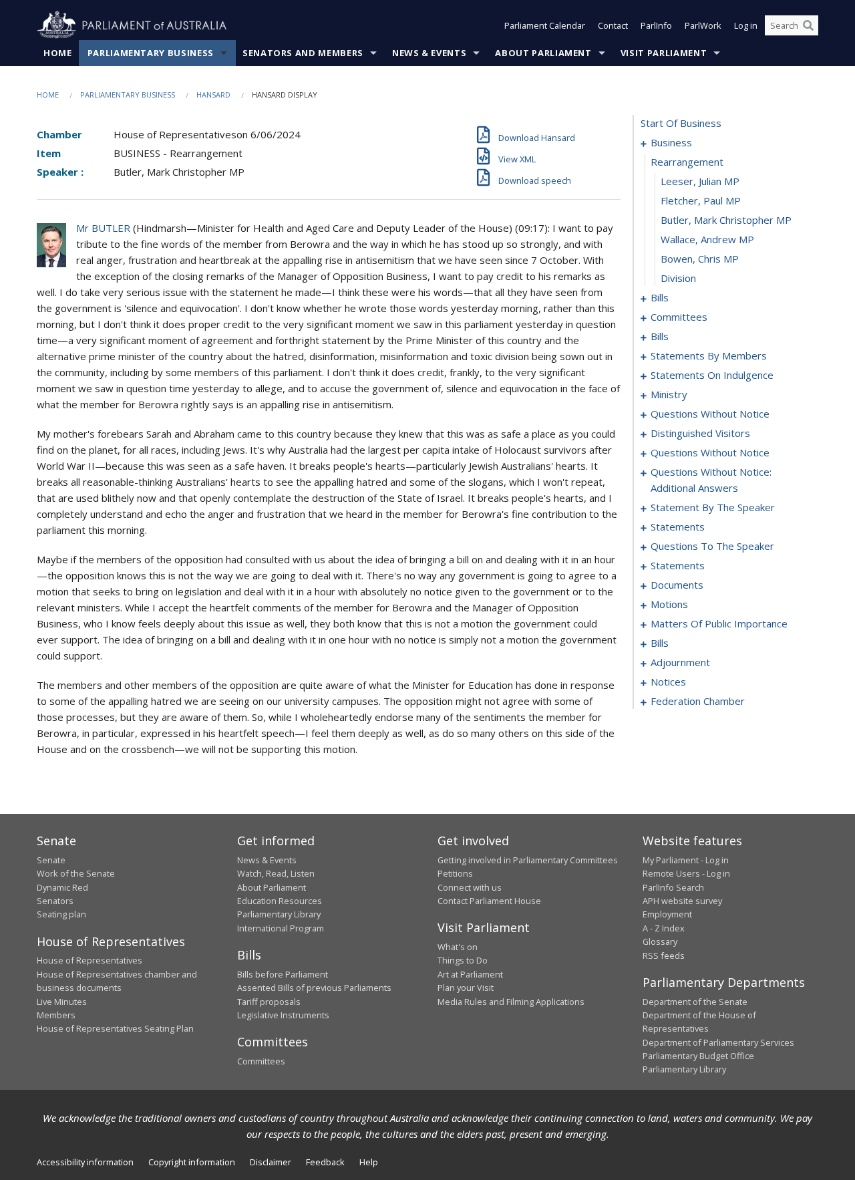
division (678, 278)
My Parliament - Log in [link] (686, 860)
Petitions (455, 873)
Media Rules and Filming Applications (511, 1002)
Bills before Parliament (282, 974)
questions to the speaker (712, 546)
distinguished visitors (700, 433)
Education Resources (279, 901)
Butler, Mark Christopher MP (726, 220)
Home (57, 53)
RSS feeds (664, 955)
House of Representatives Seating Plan (115, 1028)
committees (679, 316)
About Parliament (543, 53)
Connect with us (470, 887)
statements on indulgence (712, 375)
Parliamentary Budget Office (698, 1056)
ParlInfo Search (673, 887)
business (671, 142)
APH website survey (682, 901)
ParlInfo (656, 25)
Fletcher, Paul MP (701, 200)
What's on (458, 947)
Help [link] (368, 1162)
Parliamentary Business (151, 53)
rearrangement (687, 161)
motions (669, 604)
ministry (669, 394)
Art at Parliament (470, 974)
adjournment (680, 662)
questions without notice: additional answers (711, 479)
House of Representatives (89, 960)
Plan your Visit (466, 988)
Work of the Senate (76, 873)
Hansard (213, 95)
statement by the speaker (713, 507)
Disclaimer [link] (270, 1162)
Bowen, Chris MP (700, 258)
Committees (261, 1061)
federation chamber (698, 701)
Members (56, 1015)
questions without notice (710, 413)
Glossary (660, 941)
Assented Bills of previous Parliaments (314, 988)
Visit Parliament (664, 53)
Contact (613, 25)
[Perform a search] (808, 25)
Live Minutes (62, 1002)
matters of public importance (719, 623)
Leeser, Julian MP (700, 181)
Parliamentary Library (279, 914)
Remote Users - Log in (686, 873)
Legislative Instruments (283, 1015)
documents (677, 584)
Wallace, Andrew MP (707, 239)
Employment (667, 914)
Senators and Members (302, 53)
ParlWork (703, 25)
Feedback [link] (325, 1162)
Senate (51, 860)
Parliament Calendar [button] (544, 25)
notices (668, 681)
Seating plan (61, 914)
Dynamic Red (62, 887)
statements (678, 526)
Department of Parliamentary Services (718, 1042)
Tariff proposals (269, 1002)
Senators (55, 901)
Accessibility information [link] (85, 1162)
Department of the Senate (695, 1002)
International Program (280, 928)
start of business (681, 123)
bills (660, 297)
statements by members (709, 355)
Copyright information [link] (191, 1162)
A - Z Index (664, 928)
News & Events (429, 53)
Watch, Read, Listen (276, 873)
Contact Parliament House (489, 901)
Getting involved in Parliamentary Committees (528, 860)
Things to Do (463, 960)
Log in (745, 25)
